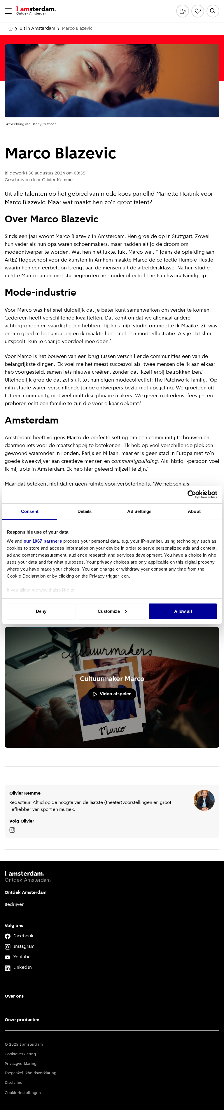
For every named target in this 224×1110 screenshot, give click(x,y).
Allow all (183, 611)
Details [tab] (85, 511)
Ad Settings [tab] (139, 511)
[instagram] (12, 830)
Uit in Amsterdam (37, 28)
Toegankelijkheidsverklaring (30, 1073)
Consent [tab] (29, 511)
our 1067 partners (43, 541)
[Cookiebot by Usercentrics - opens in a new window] (191, 494)
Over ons (14, 996)
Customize (109, 611)
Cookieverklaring (20, 1054)
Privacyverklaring (20, 1064)
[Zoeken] (212, 11)
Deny (41, 611)
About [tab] (194, 511)
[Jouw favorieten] (197, 11)
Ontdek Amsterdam (26, 892)
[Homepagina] (10, 29)
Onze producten (22, 1020)
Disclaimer (14, 1083)
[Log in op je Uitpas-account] (182, 11)
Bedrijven (14, 904)
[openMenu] (8, 11)
